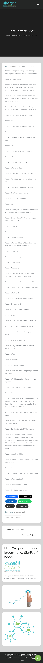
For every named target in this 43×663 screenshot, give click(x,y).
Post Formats (15, 517)
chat (7, 517)
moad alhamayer (14, 66)
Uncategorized (19, 512)
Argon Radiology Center (28, 655)
